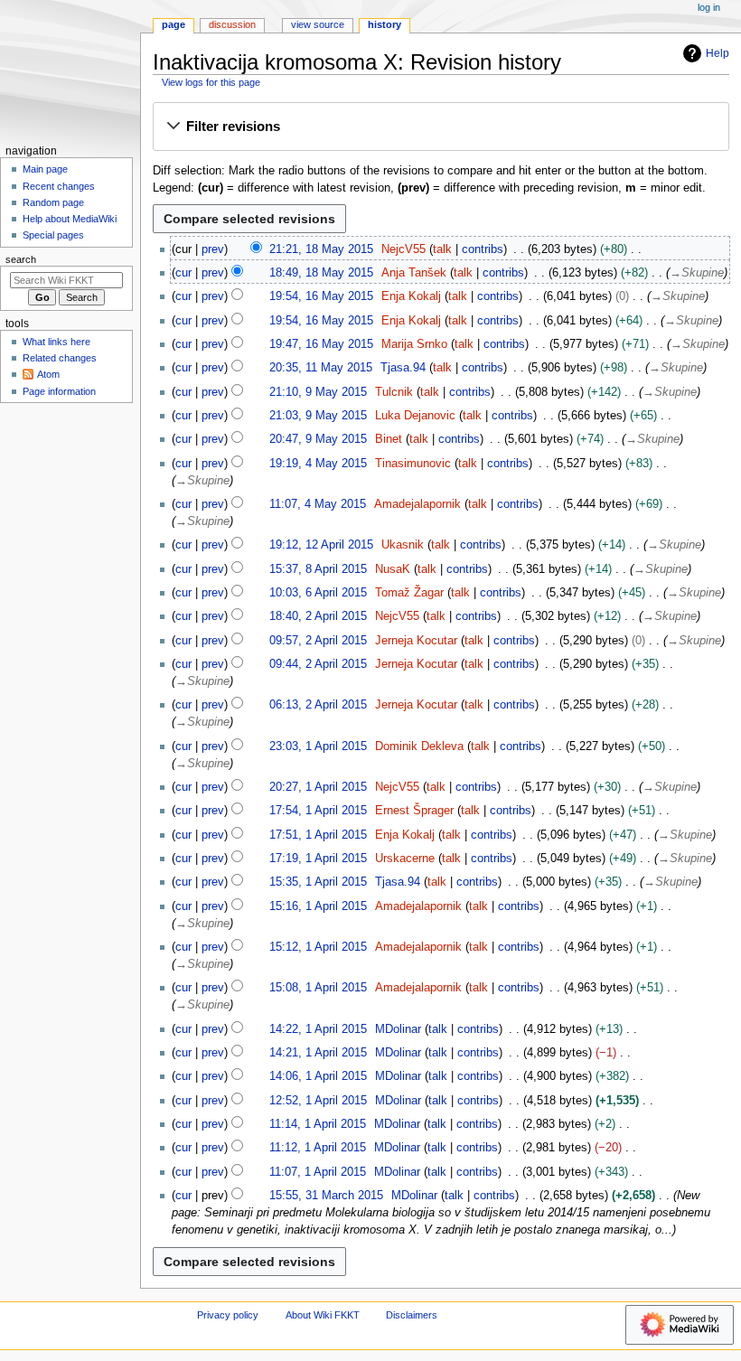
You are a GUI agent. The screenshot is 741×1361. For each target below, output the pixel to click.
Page (173, 24)
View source (317, 24)
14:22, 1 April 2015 (318, 1029)
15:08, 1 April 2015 (318, 987)
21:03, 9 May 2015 (318, 415)
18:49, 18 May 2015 (321, 273)
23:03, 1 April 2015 (318, 746)
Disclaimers (411, 1314)
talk (442, 249)
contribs (482, 249)
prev (213, 249)
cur (183, 273)
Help (717, 53)
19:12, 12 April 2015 (321, 545)
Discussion (232, 24)
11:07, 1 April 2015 (317, 1172)
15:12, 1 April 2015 (318, 947)
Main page (45, 169)
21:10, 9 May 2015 (318, 392)
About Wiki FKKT (323, 1314)
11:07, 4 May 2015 (317, 504)
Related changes (60, 357)
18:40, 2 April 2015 (318, 616)
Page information (59, 391)
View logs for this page (211, 82)
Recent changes (59, 186)
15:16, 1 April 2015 (318, 906)
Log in (709, 7)
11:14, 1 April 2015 (317, 1124)
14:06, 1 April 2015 (318, 1076)
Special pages (53, 235)
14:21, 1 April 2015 (318, 1053)
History (384, 24)
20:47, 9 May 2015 (318, 439)
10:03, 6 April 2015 (318, 593)
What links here (56, 341)
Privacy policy (227, 1314)
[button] (440, 127)
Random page (53, 202)
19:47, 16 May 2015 (321, 344)
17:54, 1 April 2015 (318, 810)
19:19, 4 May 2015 (318, 463)
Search (20, 259)
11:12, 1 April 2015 (317, 1147)
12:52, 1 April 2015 (318, 1100)
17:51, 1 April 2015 (318, 835)
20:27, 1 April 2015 (318, 787)
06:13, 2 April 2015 (318, 705)
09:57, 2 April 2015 (318, 640)
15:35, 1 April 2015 (318, 882)
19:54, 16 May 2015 (321, 296)
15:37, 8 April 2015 (318, 569)
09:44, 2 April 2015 (318, 664)
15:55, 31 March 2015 (326, 1195)
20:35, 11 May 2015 (320, 367)
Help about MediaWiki (70, 218)
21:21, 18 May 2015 (321, 249)
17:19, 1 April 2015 (318, 858)
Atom (48, 374)
